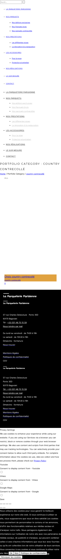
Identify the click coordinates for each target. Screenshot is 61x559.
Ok (11, 553)
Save (2, 499)
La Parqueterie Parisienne (18, 9)
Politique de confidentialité (33, 553)
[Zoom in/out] (10, 503)
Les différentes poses (20, 43)
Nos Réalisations (14, 68)
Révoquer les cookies (11, 557)
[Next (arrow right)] (4, 507)
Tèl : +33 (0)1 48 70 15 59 (15, 389)
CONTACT (10, 83)
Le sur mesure (12, 76)
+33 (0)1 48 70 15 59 (17, 322)
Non (17, 553)
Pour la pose (16, 58)
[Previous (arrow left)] (1, 507)
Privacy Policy (40, 461)
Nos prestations (14, 37)
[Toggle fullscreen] (7, 503)
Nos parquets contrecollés (22, 31)
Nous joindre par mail (13, 326)
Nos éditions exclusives (21, 23)
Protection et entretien (20, 63)
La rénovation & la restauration (23, 47)
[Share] (4, 503)
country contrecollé (35, 174)
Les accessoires (13, 52)
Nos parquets (12, 16)
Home (2, 174)
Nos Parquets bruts (19, 27)
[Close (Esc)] (1, 503)
